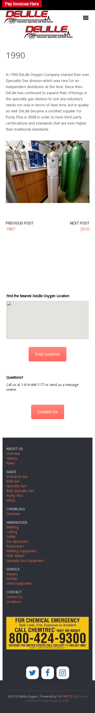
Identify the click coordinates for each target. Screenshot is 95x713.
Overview (13, 454)
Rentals (11, 579)
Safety (11, 537)
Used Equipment (18, 583)
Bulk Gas (13, 481)
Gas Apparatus (17, 541)
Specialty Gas (16, 486)
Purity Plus (14, 496)
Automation (15, 546)
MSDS (10, 500)
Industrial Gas (16, 477)
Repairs (12, 574)
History (11, 458)
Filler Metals (15, 556)
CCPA (65, 701)
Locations (13, 602)
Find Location (47, 354)
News (10, 463)
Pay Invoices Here (22, 3)
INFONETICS (65, 696)
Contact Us (48, 412)
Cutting (11, 532)
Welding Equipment (21, 551)
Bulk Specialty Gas (20, 491)
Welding (12, 527)
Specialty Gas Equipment (25, 561)
